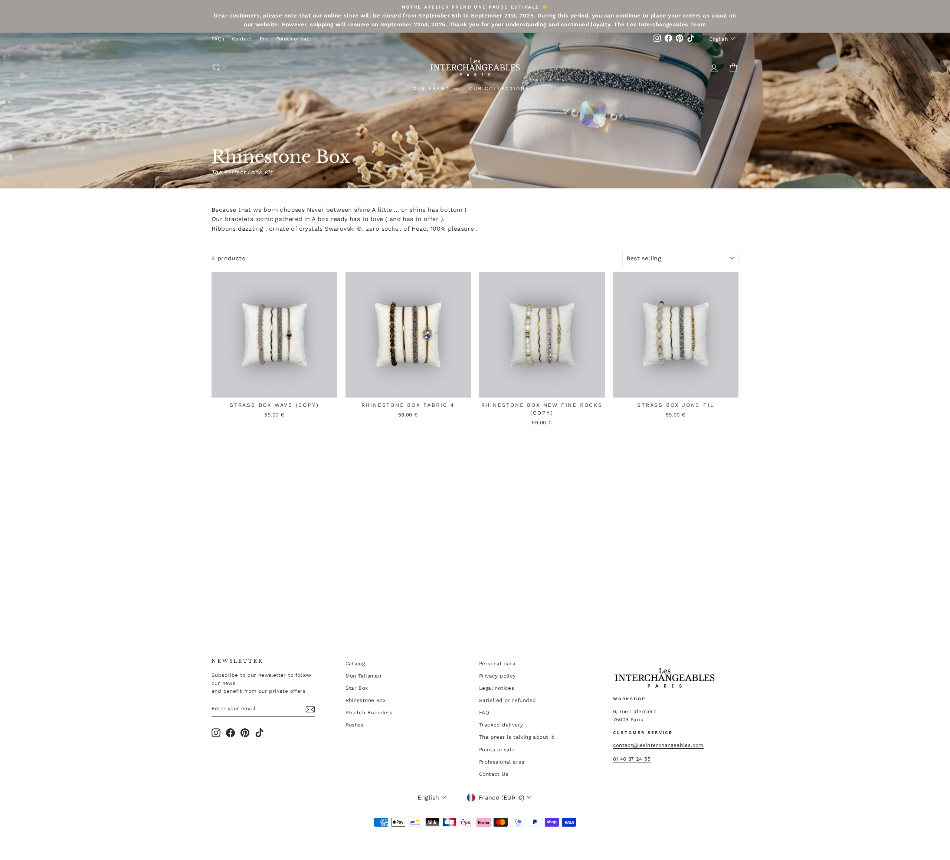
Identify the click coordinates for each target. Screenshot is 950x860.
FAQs (218, 39)
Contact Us (493, 774)
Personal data (497, 663)
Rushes (354, 725)
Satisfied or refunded (507, 700)
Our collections (500, 88)
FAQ (484, 712)
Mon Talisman (363, 676)
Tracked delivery (501, 725)
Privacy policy (497, 676)
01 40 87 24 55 (632, 759)
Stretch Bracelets (369, 712)
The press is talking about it (516, 737)
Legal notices (496, 688)
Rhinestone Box (365, 700)
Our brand (432, 88)
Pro (264, 39)
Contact (242, 39)
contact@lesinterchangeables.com (658, 745)
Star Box (356, 688)
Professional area (502, 762)
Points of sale (294, 39)
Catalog (355, 663)
